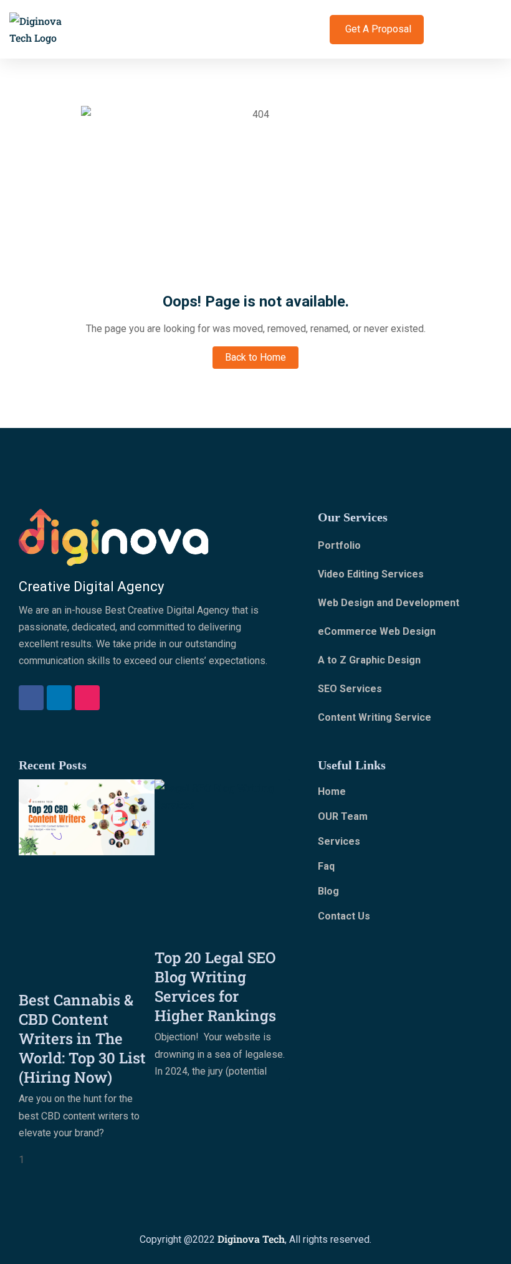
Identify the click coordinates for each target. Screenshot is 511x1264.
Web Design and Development (388, 603)
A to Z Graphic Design (369, 660)
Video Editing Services (371, 574)
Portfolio (339, 545)
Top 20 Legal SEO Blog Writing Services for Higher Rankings (215, 986)
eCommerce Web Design (377, 631)
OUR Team (343, 816)
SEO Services (350, 689)
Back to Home (255, 357)
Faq (326, 866)
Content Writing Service (374, 717)
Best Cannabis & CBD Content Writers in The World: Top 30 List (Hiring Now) (82, 1038)
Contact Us (344, 916)
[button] (321, 29)
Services (339, 841)
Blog (328, 891)
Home (332, 791)
